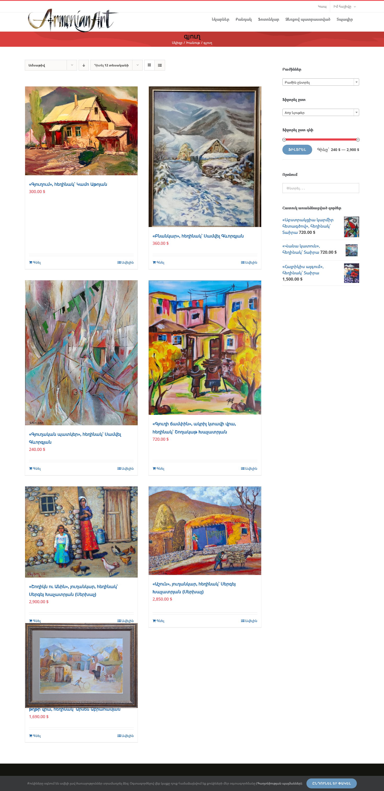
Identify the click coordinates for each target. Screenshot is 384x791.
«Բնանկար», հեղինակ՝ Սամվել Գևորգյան (198, 236)
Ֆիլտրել (297, 150)
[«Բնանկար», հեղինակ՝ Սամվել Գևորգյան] (205, 156)
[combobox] (320, 82)
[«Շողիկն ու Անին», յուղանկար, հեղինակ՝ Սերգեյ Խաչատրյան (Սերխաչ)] (81, 532)
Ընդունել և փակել (331, 783)
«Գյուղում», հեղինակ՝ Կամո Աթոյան (68, 184)
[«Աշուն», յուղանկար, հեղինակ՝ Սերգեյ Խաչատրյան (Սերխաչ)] (205, 530)
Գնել (37, 262)
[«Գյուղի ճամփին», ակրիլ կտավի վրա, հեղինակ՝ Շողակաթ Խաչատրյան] (205, 347)
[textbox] (321, 82)
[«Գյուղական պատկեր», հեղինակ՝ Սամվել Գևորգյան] (81, 352)
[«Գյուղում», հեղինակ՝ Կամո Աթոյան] (81, 130)
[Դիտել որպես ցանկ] (160, 65)
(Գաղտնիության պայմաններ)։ (279, 783)
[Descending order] (84, 65)
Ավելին (127, 262)
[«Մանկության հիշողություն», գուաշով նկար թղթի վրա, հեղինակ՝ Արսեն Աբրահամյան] (81, 665)
